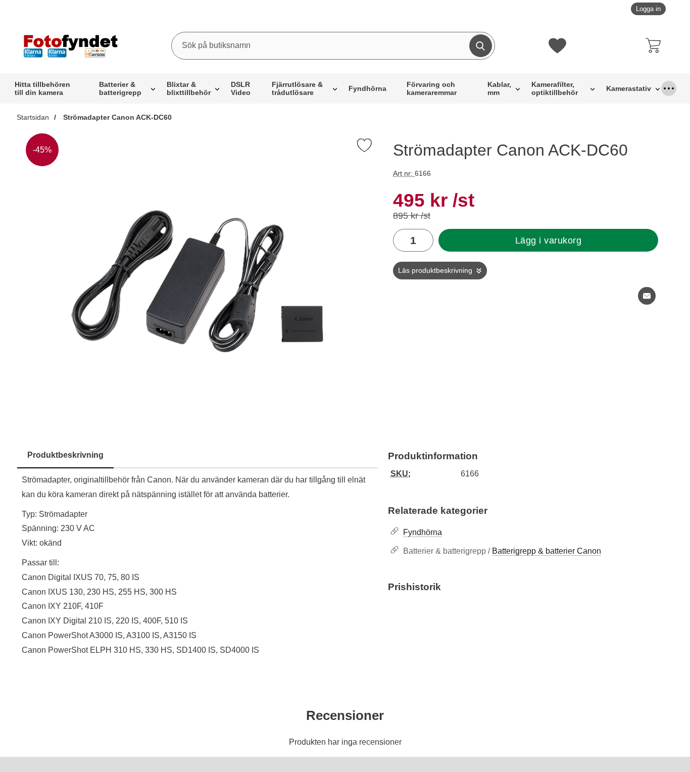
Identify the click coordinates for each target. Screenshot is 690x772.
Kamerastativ (628, 88)
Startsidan (33, 117)
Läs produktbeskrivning (435, 270)
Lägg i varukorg (548, 240)
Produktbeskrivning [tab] (65, 455)
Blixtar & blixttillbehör (189, 88)
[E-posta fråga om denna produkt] (647, 296)
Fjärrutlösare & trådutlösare (297, 88)
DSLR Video (241, 88)
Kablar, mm (499, 88)
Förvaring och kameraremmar (432, 88)
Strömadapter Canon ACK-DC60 (116, 117)
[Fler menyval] (668, 88)
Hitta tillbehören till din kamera (42, 88)
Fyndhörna (367, 88)
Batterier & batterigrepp (120, 88)
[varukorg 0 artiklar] (655, 45)
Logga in (648, 9)
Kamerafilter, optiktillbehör (554, 88)
